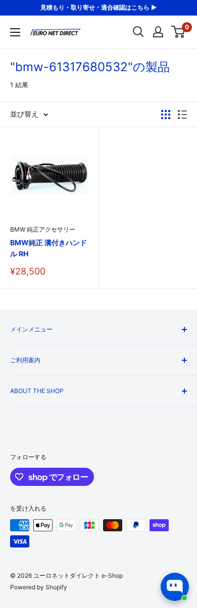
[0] (178, 32)
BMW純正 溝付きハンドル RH (48, 248)
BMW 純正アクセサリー (42, 229)
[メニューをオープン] (15, 32)
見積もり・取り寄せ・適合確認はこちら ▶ (98, 7)
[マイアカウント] (158, 31)
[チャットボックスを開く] (175, 587)
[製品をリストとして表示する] (182, 114)
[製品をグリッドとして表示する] (165, 114)
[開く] (138, 31)
